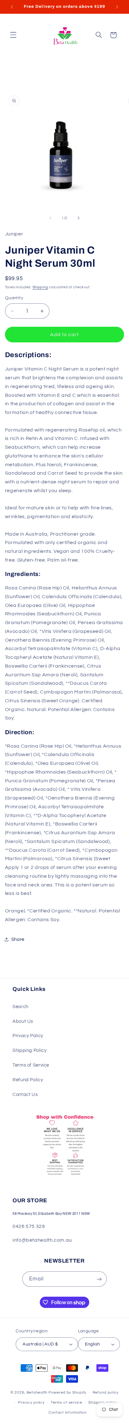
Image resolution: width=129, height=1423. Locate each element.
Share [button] (17, 939)
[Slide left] (50, 218)
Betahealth (37, 1392)
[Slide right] (78, 218)
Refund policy (106, 1392)
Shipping (40, 287)
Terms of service (66, 1402)
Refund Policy (28, 1079)
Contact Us (25, 1094)
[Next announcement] (117, 7)
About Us (23, 1021)
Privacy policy (31, 1402)
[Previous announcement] (12, 7)
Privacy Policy (28, 1035)
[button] (13, 35)
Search (20, 1006)
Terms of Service (31, 1065)
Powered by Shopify (67, 1392)
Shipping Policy (29, 1050)
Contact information (68, 1412)
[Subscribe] (99, 1279)
